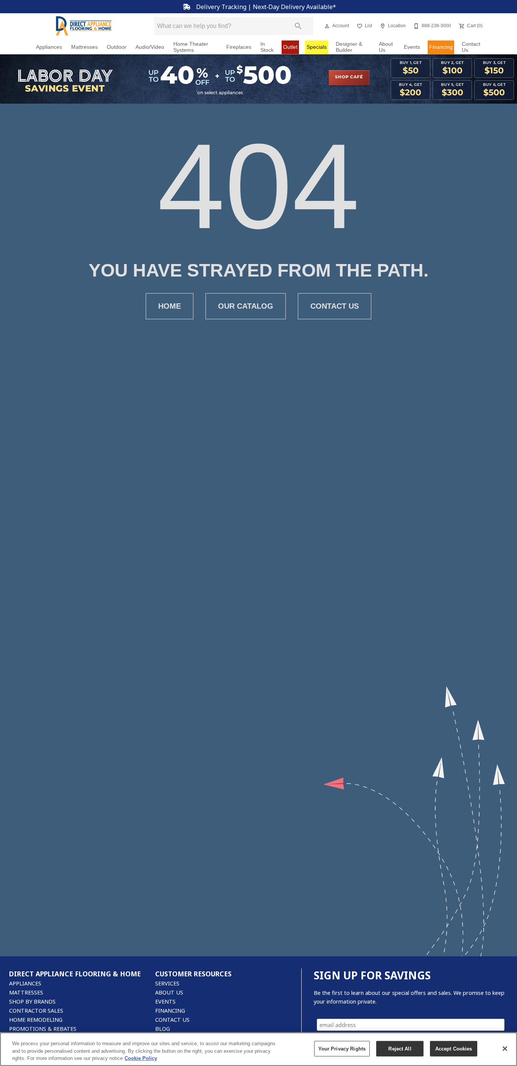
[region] (258, 1049)
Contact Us (471, 47)
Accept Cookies (453, 1048)
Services (167, 983)
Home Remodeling (35, 1019)
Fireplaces (238, 47)
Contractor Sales (36, 1010)
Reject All (399, 1048)
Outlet (290, 47)
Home (169, 306)
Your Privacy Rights (342, 1048)
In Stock (267, 47)
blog (162, 1028)
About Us (386, 47)
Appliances (49, 47)
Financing (441, 47)
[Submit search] (298, 26)
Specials (317, 47)
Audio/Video (149, 47)
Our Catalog (245, 306)
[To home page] (84, 26)
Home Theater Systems (190, 47)
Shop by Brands (32, 1001)
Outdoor (116, 47)
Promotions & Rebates (42, 1028)
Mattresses (84, 47)
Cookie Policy (141, 1058)
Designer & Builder (349, 47)
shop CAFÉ (349, 77)
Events (412, 47)
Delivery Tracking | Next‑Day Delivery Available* (265, 7)
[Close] (505, 1048)
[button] (327, 26)
